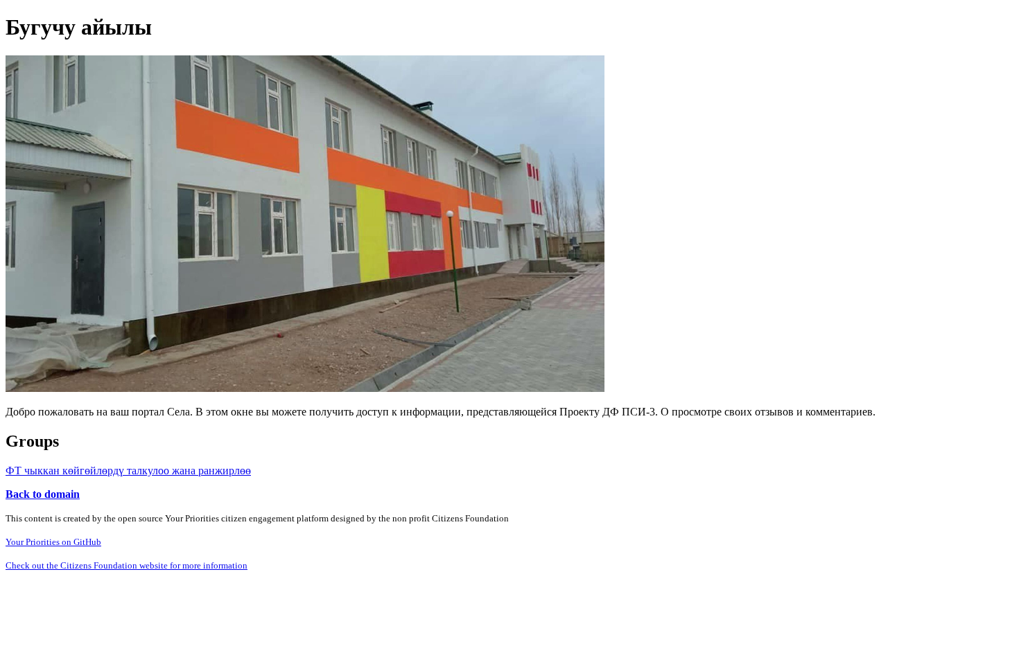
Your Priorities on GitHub (53, 542)
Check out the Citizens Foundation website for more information (126, 565)
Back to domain (43, 494)
